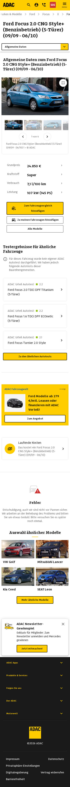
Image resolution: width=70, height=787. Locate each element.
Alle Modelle (35, 228)
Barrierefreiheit (15, 779)
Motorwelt (12, 713)
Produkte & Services (16, 675)
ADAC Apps (12, 662)
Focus (46, 14)
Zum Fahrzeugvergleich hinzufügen (38, 208)
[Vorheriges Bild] (23, 137)
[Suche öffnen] (28, 5)
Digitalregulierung (17, 772)
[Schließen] (63, 624)
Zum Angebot (35, 418)
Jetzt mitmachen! (32, 648)
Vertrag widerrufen (52, 772)
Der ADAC (11, 700)
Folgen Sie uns (13, 688)
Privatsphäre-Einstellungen (23, 765)
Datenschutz (56, 759)
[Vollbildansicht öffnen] (63, 83)
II (58, 14)
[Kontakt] (44, 5)
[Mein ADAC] (36, 5)
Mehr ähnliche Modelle (35, 599)
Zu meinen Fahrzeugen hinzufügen (38, 219)
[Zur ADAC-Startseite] (8, 5)
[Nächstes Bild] (47, 137)
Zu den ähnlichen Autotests (35, 356)
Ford (32, 14)
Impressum (13, 759)
